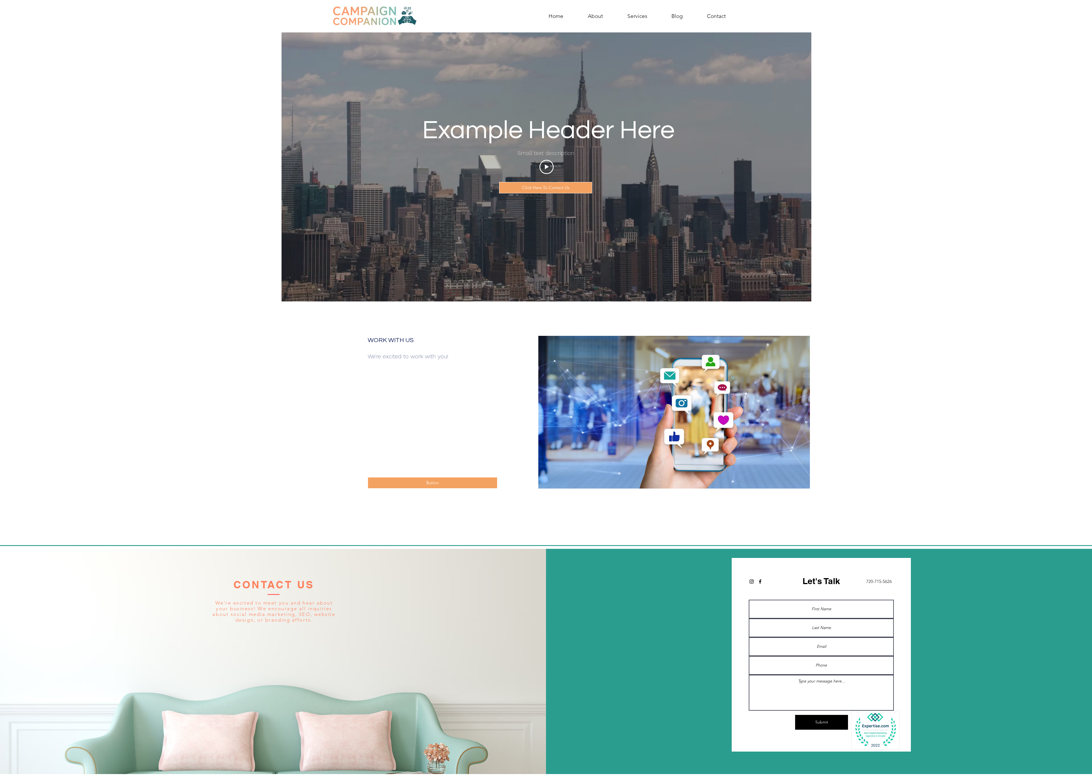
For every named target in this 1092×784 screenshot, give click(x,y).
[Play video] (546, 167)
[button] (432, 483)
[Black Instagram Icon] (751, 581)
